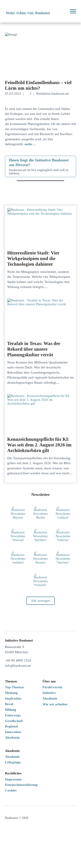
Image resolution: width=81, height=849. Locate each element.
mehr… (30, 144)
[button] (61, 11)
